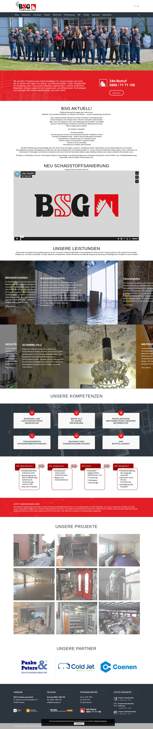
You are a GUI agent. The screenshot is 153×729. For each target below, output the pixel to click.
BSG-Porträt (37, 66)
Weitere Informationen (101, 721)
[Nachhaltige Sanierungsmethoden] (76, 436)
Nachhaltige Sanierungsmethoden (76, 443)
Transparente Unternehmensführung (32, 443)
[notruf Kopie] (117, 83)
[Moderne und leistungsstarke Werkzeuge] (32, 413)
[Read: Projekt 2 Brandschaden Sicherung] (115, 705)
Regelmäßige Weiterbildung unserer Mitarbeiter (121, 421)
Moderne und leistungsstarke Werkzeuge (32, 421)
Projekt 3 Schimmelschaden (127, 712)
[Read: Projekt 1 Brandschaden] (115, 699)
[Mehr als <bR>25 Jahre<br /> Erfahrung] (76, 413)
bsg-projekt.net (24, 726)
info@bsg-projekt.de (54, 702)
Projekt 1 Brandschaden (126, 698)
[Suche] (138, 14)
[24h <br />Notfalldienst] (121, 436)
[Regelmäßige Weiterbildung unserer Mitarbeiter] (121, 413)
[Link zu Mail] (137, 6)
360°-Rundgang (21, 66)
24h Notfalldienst (121, 443)
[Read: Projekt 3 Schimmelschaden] (115, 713)
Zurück (2, 42)
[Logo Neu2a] (26, 6)
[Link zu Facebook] (134, 6)
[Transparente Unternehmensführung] (32, 436)
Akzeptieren (79, 724)
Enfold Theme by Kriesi (35, 726)
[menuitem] (17, 14)
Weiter (151, 42)
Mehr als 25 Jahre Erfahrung (76, 421)
